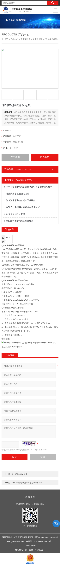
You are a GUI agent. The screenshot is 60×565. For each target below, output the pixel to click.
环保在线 (39, 550)
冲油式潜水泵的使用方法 (17, 193)
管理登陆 (19, 550)
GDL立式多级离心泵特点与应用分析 (23, 207)
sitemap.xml (31, 545)
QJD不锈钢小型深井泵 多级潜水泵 (27, 482)
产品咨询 (15, 157)
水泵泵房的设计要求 (15, 214)
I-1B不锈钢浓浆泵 (19, 474)
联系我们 (44, 157)
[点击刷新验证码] (29, 443)
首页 (6, 39)
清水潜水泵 (37, 39)
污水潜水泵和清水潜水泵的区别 (20, 200)
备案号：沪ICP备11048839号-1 (39, 541)
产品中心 (14, 39)
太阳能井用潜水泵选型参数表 (19, 221)
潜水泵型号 (25, 39)
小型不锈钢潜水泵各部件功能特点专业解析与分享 (29, 187)
